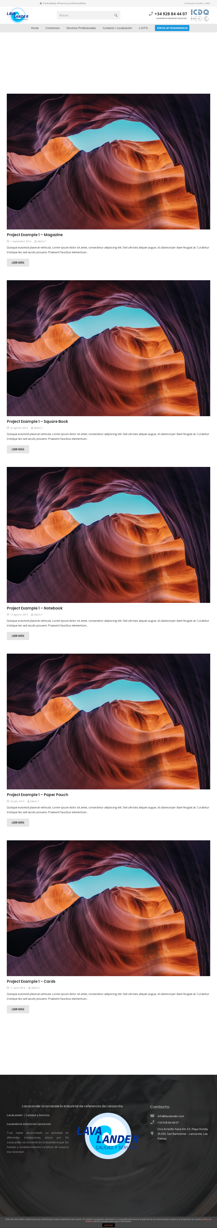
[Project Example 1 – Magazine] (108, 161)
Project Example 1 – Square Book (37, 421)
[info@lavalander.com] (153, 1116)
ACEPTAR (108, 1225)
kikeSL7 (42, 241)
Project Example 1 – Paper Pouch (37, 794)
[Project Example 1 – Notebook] (108, 535)
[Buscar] (115, 15)
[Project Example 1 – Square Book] (108, 348)
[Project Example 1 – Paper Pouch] (108, 721)
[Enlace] (17, 15)
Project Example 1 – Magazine (35, 234)
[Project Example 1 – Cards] (108, 908)
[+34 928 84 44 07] (153, 1122)
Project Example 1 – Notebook (35, 608)
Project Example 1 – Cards (31, 981)
